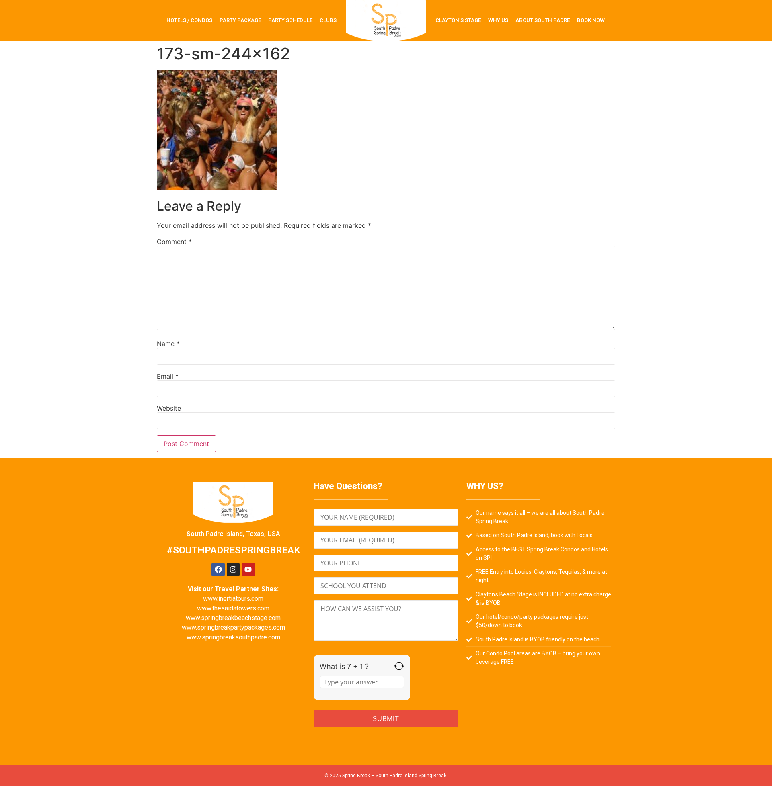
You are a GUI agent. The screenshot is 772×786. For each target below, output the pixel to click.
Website (169, 408)
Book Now (591, 20)
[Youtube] (248, 569)
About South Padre (542, 20)
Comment (174, 241)
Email (168, 376)
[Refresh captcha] (399, 666)
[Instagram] (233, 569)
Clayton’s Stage (458, 20)
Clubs (328, 20)
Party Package (240, 20)
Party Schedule (290, 20)
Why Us (498, 20)
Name (168, 343)
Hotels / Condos (189, 20)
